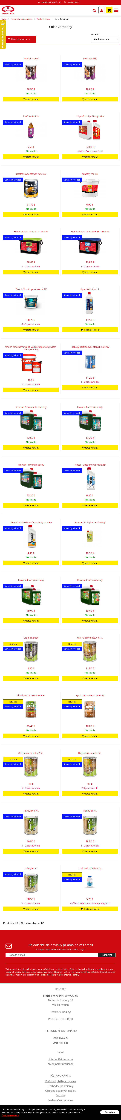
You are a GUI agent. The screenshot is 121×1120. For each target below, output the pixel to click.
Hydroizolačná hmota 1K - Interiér (31, 231)
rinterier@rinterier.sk (51, 2)
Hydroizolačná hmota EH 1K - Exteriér (90, 231)
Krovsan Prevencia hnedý (90, 407)
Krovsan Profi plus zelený (31, 580)
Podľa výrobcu (43, 19)
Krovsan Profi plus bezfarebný (90, 522)
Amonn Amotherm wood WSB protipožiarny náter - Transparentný (31, 348)
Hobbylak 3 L (90, 810)
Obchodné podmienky (60, 1086)
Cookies (60, 1095)
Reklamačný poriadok (60, 1100)
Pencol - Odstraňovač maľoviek (90, 465)
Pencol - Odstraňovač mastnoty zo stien (31, 522)
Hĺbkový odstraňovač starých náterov (90, 347)
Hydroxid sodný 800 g (90, 868)
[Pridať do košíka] (90, 329)
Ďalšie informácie (10, 1115)
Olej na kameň (30, 637)
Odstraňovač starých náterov (31, 174)
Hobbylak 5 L (31, 868)
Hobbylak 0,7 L (31, 810)
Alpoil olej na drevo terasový (89, 695)
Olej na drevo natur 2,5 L (31, 753)
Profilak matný (31, 58)
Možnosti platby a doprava (60, 1081)
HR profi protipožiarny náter (90, 116)
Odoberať (106, 955)
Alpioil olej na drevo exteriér (31, 695)
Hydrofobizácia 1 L (89, 289)
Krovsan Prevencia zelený (31, 465)
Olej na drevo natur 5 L (90, 753)
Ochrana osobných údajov (60, 1090)
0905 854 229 (73, 2)
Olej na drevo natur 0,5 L (90, 637)
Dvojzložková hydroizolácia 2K (31, 289)
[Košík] (109, 10)
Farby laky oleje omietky (21, 19)
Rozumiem (110, 1112)
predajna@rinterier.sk (60, 1064)
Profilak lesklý (90, 58)
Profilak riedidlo (31, 116)
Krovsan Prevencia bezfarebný (31, 407)
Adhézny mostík (90, 174)
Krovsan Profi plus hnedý (90, 580)
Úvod (4, 19)
